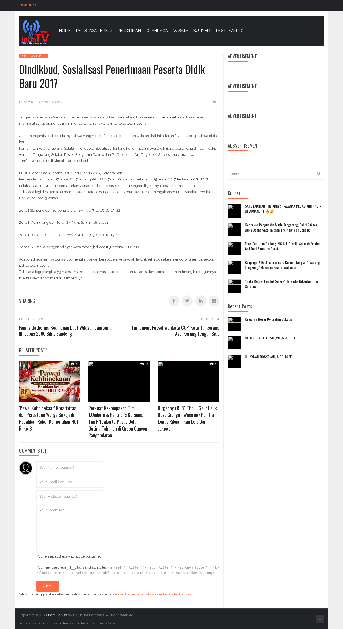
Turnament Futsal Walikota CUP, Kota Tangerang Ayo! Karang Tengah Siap (175, 330)
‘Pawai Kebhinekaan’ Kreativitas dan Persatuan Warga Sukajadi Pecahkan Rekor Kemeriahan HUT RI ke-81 (49, 418)
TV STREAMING (229, 30)
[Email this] (214, 300)
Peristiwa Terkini (33, 56)
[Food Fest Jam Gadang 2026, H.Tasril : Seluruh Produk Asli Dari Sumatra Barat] (234, 248)
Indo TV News (59, 615)
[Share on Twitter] (187, 300)
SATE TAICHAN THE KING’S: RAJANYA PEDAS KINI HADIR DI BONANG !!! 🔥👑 (283, 208)
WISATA (180, 30)
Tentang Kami (30, 623)
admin (28, 102)
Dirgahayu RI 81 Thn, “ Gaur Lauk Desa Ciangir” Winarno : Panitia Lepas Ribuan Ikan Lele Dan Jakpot (187, 418)
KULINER (201, 30)
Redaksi (69, 623)
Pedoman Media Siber (98, 623)
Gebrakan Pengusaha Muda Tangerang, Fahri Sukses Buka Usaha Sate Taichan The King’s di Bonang (281, 227)
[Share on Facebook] (174, 300)
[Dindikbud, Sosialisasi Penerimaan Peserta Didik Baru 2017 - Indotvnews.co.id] (35, 32)
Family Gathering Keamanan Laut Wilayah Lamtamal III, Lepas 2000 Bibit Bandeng (66, 330)
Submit (48, 586)
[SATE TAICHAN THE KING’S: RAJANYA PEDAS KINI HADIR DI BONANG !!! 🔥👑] (234, 211)
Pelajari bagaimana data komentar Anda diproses (152, 594)
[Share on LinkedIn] (200, 300)
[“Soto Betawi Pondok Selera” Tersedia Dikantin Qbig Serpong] (234, 286)
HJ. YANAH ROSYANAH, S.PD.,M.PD (268, 356)
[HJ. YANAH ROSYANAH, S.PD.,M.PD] (234, 361)
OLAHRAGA (157, 30)
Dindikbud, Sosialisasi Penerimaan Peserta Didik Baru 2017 (112, 76)
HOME (65, 30)
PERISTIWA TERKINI (94, 30)
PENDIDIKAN (129, 30)
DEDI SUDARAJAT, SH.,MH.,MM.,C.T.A (270, 338)
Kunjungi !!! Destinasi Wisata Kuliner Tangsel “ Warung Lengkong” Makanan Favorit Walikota (282, 265)
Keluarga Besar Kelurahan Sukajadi (269, 319)
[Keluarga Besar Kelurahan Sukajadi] (234, 324)
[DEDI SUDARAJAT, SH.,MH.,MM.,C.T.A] (234, 342)
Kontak (51, 623)
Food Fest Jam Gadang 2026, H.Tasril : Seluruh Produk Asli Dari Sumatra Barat (282, 246)
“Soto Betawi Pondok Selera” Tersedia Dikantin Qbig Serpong (281, 284)
